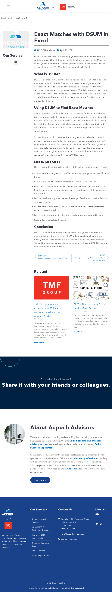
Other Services (38, 551)
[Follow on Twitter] (97, 524)
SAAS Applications (40, 555)
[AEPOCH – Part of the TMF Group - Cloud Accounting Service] (56, 6)
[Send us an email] (101, 524)
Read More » (39, 342)
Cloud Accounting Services (40, 520)
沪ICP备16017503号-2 (56, 583)
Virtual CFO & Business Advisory (40, 528)
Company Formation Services (41, 544)
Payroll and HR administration (38, 536)
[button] (16, 62)
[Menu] (9, 6)
